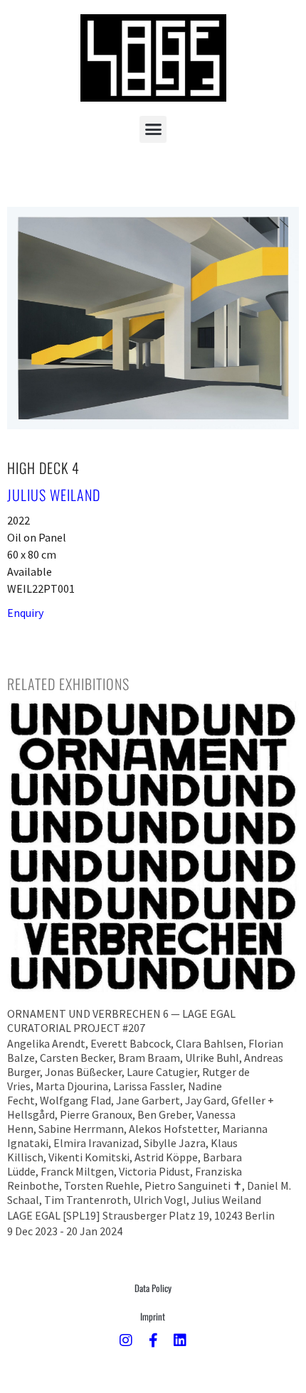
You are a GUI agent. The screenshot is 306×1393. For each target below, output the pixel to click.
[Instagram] (126, 1340)
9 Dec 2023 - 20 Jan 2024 (64, 1231)
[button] (153, 129)
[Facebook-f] (153, 1340)
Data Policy (153, 1288)
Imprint (152, 1316)
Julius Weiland (53, 494)
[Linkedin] (180, 1340)
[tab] (68, 684)
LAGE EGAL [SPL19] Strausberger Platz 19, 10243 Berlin (141, 1215)
